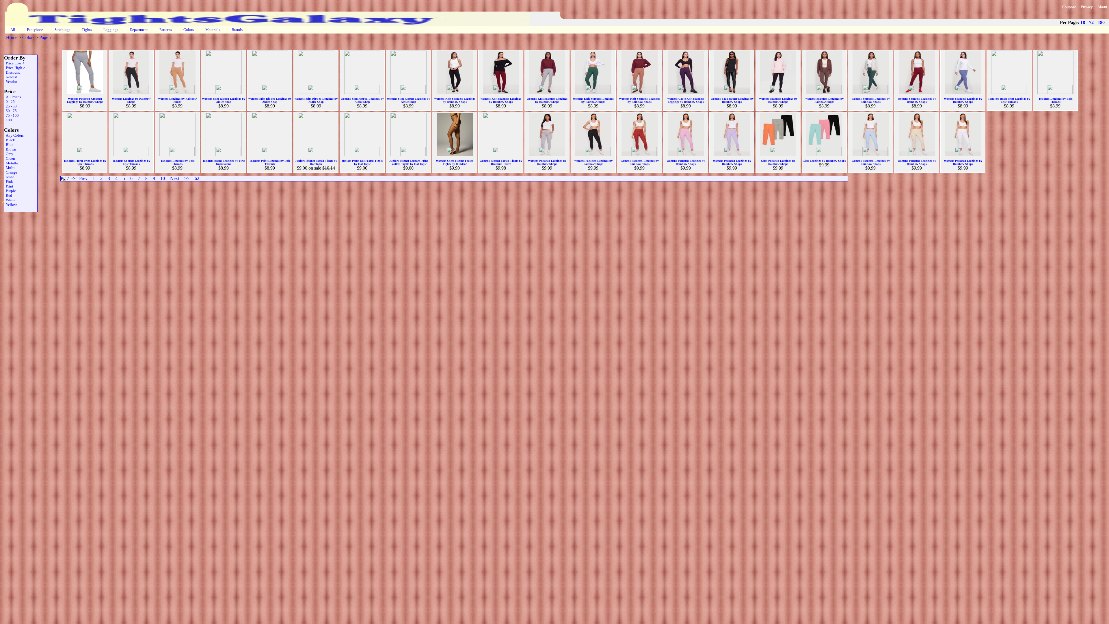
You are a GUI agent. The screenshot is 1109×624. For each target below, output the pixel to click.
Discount (12, 72)
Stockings (62, 29)
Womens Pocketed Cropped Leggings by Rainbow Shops (85, 100)
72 (1091, 22)
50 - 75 (10, 111)
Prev (83, 178)
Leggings (111, 29)
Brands (237, 29)
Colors (189, 29)
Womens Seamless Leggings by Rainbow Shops (778, 100)
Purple (10, 191)
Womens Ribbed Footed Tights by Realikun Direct (500, 162)
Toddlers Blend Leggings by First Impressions (223, 162)
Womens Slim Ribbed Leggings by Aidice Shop (223, 100)
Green (9, 158)
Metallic (11, 163)
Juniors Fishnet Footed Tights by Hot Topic (316, 162)
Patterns (166, 29)
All (13, 29)
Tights (87, 29)
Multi (9, 168)
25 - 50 (10, 106)
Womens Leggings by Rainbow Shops (131, 100)
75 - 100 (11, 115)
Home (11, 37)
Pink (8, 181)
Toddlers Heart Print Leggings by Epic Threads (1009, 100)
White (9, 200)
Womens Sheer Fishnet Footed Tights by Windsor (454, 162)
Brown (10, 149)
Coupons (1069, 7)
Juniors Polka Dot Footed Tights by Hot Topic (362, 162)
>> (186, 178)
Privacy (1087, 7)
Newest (10, 77)
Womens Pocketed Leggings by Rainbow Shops (547, 162)
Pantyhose (35, 29)
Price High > (14, 68)
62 (197, 178)
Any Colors (14, 135)
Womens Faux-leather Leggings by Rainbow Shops (731, 100)
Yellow (10, 205)
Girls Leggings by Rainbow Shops (824, 160)
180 (1101, 22)
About (1102, 7)
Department (139, 29)
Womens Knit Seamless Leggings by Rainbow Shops (454, 100)
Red (8, 195)
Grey (8, 154)
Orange (10, 172)
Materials (212, 29)
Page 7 (45, 37)
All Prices (12, 97)
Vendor (10, 81)
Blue (8, 144)
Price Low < (14, 63)
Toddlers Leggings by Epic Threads (1055, 100)
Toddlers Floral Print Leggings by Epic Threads (85, 162)
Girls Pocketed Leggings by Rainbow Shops (778, 162)
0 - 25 (9, 101)
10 (162, 178)
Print (8, 186)
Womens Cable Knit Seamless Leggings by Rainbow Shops (685, 100)
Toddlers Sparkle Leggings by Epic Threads (131, 162)
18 (1082, 22)
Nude (9, 177)
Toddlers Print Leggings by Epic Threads (269, 162)
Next (174, 178)
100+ (9, 120)
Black (9, 140)
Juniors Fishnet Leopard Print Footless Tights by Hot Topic (408, 162)
